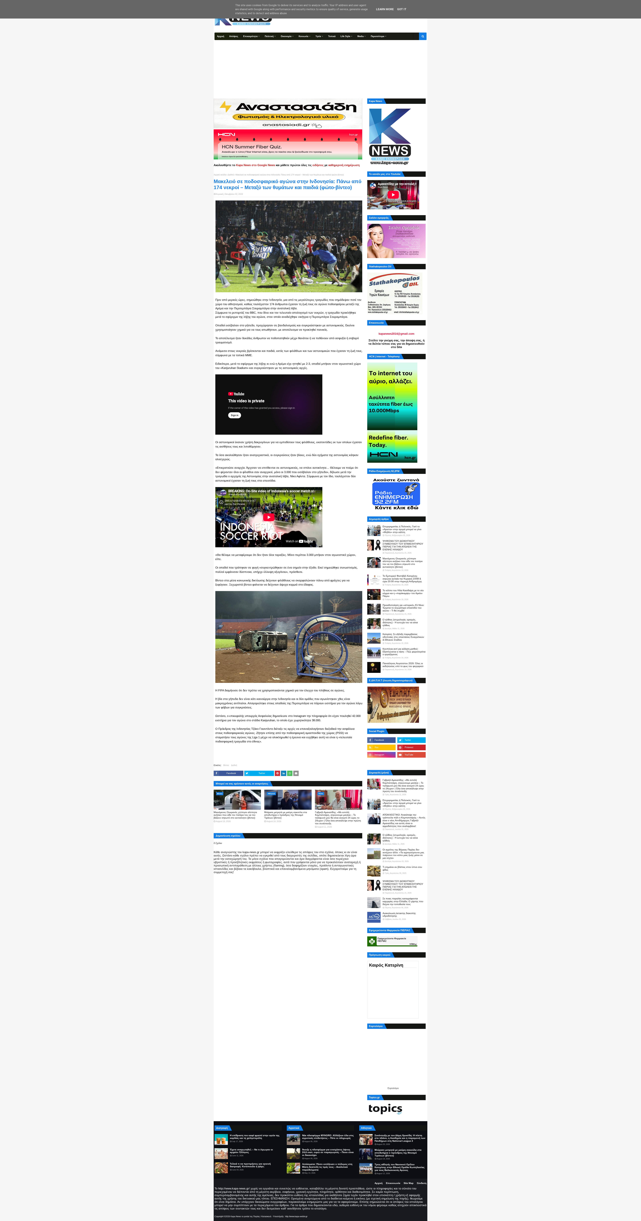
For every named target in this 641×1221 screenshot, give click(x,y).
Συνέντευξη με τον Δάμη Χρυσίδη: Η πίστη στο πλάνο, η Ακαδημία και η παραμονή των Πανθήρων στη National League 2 (400, 1138)
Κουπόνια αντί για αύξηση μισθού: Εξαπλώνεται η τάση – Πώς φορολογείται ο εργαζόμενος (404, 651)
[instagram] (381, 755)
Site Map (408, 1183)
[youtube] (411, 755)
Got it (401, 9)
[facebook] (381, 740)
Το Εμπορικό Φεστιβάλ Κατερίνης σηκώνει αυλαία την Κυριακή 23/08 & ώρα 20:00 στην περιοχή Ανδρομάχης (402, 579)
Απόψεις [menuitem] (233, 36)
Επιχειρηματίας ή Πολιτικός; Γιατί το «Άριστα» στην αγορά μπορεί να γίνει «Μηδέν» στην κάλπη (402, 529)
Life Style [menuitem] (345, 36)
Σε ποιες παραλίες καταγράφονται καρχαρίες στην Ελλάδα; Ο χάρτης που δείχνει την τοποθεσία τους (403, 901)
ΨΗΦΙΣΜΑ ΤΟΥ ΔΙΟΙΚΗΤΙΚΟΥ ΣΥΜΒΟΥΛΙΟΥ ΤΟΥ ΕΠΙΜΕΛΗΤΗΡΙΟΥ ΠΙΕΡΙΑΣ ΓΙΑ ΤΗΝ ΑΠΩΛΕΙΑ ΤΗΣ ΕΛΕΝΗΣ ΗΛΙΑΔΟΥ (403, 545)
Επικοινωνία (393, 1183)
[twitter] (411, 740)
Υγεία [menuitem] (318, 36)
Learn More (385, 9)
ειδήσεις (318, 165)
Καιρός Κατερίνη (386, 965)
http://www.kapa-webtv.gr (296, 1216)
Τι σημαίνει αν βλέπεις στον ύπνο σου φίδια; (402, 868)
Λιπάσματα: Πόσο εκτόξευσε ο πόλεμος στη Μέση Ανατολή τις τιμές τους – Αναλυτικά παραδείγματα (327, 1167)
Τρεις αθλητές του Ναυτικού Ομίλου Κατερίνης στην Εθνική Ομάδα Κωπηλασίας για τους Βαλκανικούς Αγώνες (399, 1167)
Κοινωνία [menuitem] (303, 36)
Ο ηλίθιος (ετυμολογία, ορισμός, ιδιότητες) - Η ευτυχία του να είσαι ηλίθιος (400, 622)
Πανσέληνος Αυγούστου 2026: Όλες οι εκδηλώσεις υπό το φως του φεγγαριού (403, 665)
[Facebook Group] (381, 762)
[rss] (381, 747)
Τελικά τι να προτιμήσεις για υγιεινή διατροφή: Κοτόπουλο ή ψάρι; (250, 1165)
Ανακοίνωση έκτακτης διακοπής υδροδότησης (399, 914)
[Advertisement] (320, 65)
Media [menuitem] (360, 36)
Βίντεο (226, 765)
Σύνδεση (421, 1183)
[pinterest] (411, 747)
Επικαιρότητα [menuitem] (250, 36)
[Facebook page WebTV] (411, 762)
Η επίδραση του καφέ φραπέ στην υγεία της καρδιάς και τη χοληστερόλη (254, 1137)
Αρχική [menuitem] (220, 36)
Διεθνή (231, 175)
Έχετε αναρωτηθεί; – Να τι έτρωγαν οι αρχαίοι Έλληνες (251, 1151)
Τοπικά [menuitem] (332, 36)
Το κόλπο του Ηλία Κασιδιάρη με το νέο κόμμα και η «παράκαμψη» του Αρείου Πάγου (403, 593)
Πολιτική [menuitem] (269, 36)
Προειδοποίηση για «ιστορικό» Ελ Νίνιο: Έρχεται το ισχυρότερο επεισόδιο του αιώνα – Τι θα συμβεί (403, 608)
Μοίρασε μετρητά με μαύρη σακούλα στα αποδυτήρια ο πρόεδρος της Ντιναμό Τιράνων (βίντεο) (285, 815)
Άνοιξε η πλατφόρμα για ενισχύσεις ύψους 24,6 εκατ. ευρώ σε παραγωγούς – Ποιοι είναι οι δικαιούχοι (328, 1152)
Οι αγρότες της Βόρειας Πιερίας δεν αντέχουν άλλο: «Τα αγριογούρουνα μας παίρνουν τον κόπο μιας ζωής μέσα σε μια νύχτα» (403, 853)
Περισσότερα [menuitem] (377, 36)
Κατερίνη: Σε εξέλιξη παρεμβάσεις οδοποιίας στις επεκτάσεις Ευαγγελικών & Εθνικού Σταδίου (403, 637)
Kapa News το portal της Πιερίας (245, 1216)
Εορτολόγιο (393, 1088)
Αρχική (379, 1183)
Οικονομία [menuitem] (286, 36)
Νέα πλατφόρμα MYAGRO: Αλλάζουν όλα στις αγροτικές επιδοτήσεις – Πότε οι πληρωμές (328, 1137)
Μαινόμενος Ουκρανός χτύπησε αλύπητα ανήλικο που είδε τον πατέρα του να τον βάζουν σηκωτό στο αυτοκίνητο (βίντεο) (235, 815)
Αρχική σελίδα (220, 175)
